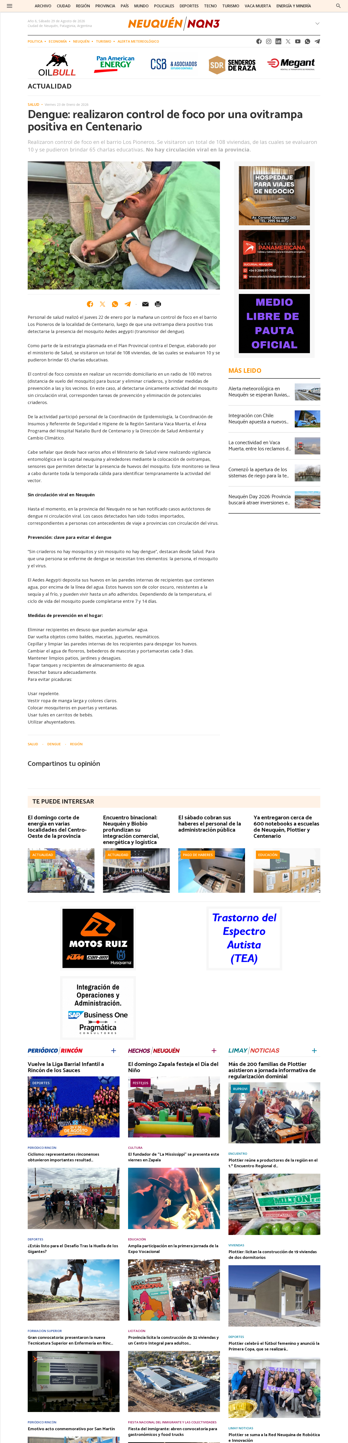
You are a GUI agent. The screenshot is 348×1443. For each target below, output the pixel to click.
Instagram (269, 42)
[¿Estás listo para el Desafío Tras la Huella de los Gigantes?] (74, 1261)
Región (76, 744)
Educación (267, 854)
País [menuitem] (125, 6)
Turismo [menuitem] (230, 6)
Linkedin (278, 42)
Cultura (135, 1147)
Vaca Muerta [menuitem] (258, 6)
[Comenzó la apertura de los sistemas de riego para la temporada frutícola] (307, 466)
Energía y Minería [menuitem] (294, 6)
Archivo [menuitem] (43, 6)
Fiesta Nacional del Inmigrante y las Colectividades (172, 1422)
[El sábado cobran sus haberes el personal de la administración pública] (211, 850)
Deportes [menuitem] (189, 6)
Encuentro (237, 1153)
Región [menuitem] (83, 6)
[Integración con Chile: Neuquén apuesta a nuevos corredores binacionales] (307, 412)
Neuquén (81, 41)
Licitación (136, 1330)
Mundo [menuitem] (141, 6)
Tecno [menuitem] (210, 6)
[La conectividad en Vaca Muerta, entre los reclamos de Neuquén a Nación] (307, 439)
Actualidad (42, 854)
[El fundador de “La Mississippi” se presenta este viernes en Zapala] (174, 1169)
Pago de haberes (198, 854)
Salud (33, 105)
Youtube (298, 42)
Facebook (259, 42)
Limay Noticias (240, 1428)
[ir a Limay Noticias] (253, 1050)
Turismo (103, 41)
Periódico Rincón (42, 1147)
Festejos (140, 1083)
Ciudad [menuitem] (64, 6)
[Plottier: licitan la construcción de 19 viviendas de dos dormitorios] (274, 1267)
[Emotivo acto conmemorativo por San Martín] (74, 1438)
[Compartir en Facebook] (90, 304)
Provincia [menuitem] (105, 6)
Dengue (54, 744)
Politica (35, 41)
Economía (58, 41)
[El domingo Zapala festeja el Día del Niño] (174, 1078)
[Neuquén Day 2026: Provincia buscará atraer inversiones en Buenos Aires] (307, 493)
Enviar (145, 304)
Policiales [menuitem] (164, 6)
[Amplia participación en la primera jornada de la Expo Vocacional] (174, 1261)
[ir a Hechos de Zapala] (154, 1050)
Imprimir (157, 304)
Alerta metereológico (138, 41)
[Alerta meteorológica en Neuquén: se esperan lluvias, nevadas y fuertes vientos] (307, 385)
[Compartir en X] (102, 304)
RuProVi (240, 1089)
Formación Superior (45, 1330)
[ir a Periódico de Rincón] (55, 1050)
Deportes (40, 1083)
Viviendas (236, 1245)
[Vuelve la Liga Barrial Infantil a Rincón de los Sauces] (74, 1078)
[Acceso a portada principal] (174, 24)
